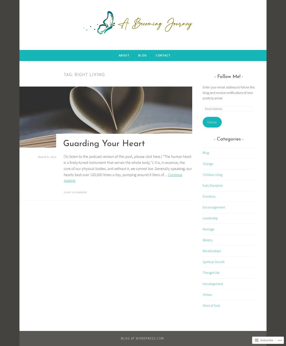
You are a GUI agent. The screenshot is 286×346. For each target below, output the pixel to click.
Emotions (209, 196)
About (124, 55)
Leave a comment (75, 192)
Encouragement (214, 207)
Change (208, 164)
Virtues (207, 294)
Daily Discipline (213, 185)
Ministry (208, 240)
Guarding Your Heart (104, 144)
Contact (163, 55)
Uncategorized (213, 284)
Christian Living (212, 174)
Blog (142, 55)
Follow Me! (228, 76)
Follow (212, 122)
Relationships (212, 251)
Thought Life (211, 273)
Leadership (210, 218)
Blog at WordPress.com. (143, 338)
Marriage (208, 229)
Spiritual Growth (214, 262)
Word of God (211, 305)
